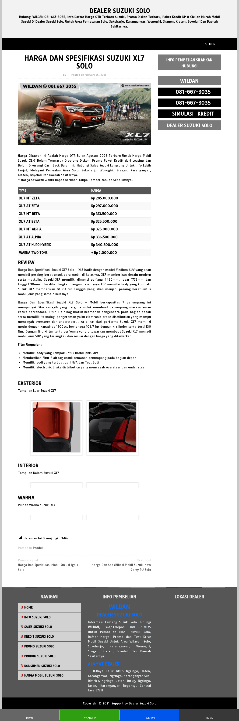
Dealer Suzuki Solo (119, 11)
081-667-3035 (140, 627)
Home (28, 607)
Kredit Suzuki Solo (39, 636)
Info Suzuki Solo (37, 617)
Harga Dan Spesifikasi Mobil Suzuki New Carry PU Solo (121, 565)
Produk (38, 548)
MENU (213, 44)
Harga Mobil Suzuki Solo (43, 675)
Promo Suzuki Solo (39, 646)
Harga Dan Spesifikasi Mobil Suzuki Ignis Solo (48, 565)
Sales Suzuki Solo (38, 627)
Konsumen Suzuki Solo (42, 666)
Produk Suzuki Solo (40, 656)
